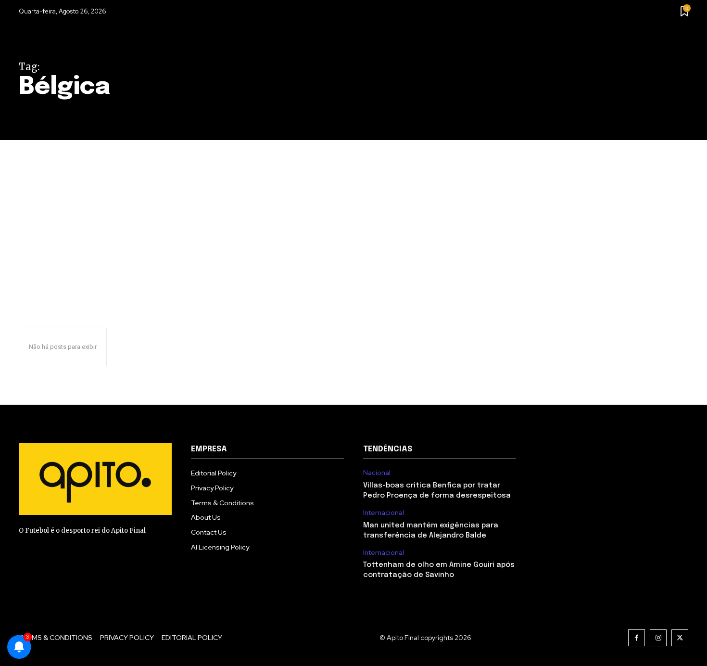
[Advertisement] (353, 212)
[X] (679, 637)
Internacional (383, 513)
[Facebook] (636, 637)
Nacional (377, 473)
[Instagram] (658, 637)
